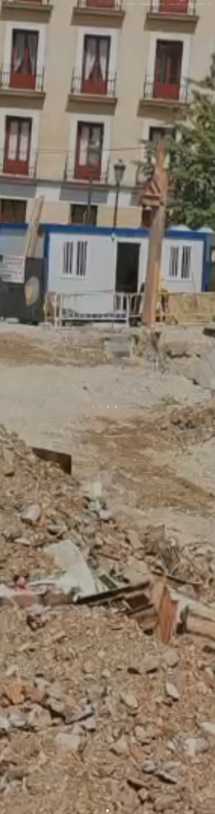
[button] (107, 809)
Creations (130, 4)
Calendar (190, 4)
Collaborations (147, 4)
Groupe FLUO (175, 4)
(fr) (209, 4)
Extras (161, 4)
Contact (200, 4)
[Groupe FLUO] (8, 4)
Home (120, 4)
